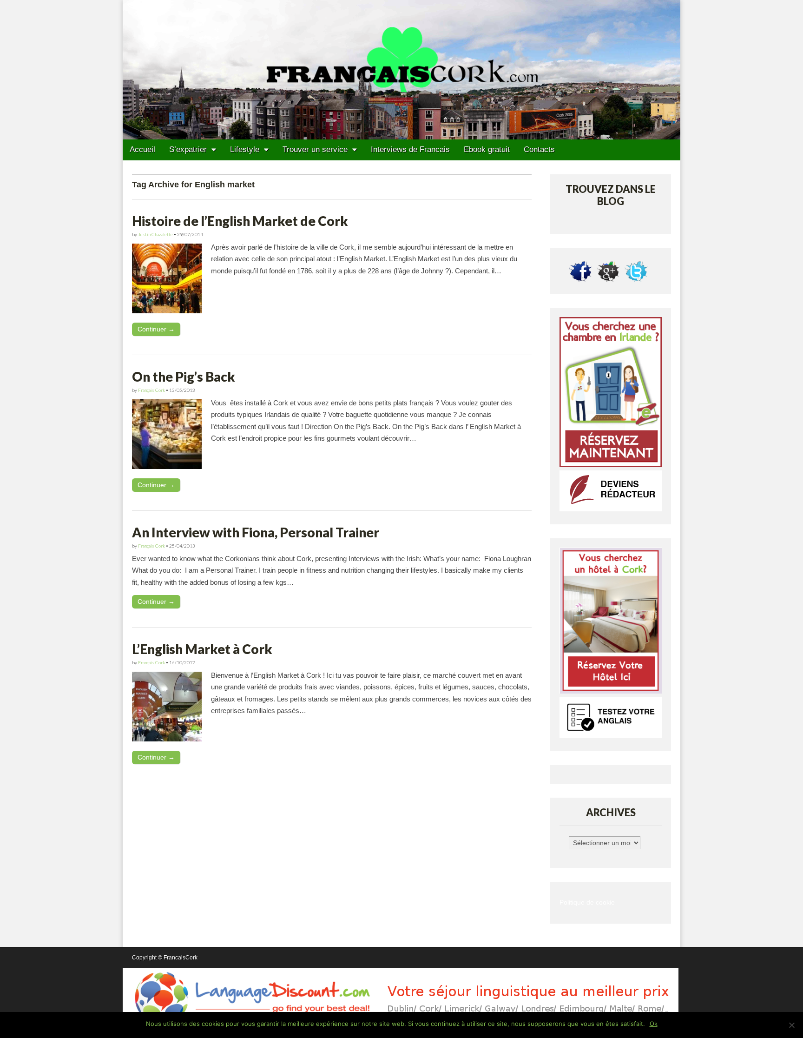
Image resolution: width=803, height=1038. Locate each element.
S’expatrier (188, 149)
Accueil (142, 149)
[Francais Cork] (401, 69)
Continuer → (156, 329)
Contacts (539, 149)
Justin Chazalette (155, 234)
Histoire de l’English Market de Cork (240, 221)
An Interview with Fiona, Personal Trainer (255, 532)
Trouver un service (315, 149)
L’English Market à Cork (202, 649)
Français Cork (151, 390)
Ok (654, 1023)
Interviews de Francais (410, 149)
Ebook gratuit (487, 149)
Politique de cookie (587, 902)
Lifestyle (244, 149)
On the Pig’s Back (183, 376)
